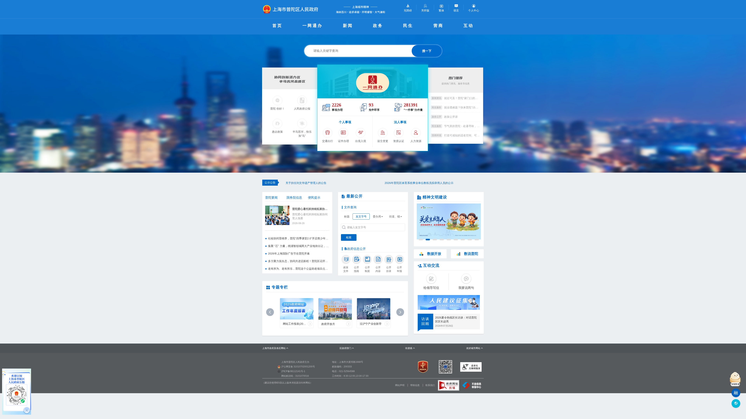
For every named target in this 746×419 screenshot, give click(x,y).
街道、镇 (394, 216)
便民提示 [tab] (314, 197)
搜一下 (426, 51)
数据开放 (434, 254)
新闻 (348, 25)
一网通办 (312, 25)
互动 (469, 25)
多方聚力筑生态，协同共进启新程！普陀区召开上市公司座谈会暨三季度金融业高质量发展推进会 (298, 261)
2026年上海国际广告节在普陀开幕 (289, 253)
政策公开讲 (451, 116)
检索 (348, 237)
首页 (277, 25)
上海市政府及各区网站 (275, 348)
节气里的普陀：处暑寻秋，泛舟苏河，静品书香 (462, 126)
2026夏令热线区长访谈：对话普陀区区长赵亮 (456, 319)
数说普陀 (471, 254)
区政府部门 (347, 348)
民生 (408, 25)
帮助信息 (415, 385)
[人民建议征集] (449, 302)
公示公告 (270, 182)
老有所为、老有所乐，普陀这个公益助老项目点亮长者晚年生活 (298, 268)
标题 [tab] (346, 216)
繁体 (441, 10)
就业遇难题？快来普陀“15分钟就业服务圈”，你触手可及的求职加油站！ (462, 107)
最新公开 (354, 196)
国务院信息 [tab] (294, 197)
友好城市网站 (474, 348)
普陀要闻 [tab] (271, 197)
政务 (378, 25)
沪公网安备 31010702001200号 (298, 366)
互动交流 (431, 265)
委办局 (377, 216)
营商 (438, 25)
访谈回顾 (425, 321)
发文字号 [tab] (361, 216)
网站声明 (399, 385)
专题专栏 (280, 287)
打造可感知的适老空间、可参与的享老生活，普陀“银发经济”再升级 (462, 135)
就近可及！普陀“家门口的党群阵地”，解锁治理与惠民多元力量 (462, 98)
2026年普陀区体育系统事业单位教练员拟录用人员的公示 (320, 182)
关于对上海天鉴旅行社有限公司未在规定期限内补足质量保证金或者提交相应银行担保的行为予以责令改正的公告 (434, 182)
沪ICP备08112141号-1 (293, 371)
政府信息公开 (356, 248)
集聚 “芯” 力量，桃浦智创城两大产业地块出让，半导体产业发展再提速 (298, 246)
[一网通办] (372, 81)
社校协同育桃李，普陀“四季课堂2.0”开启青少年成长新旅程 (298, 238)
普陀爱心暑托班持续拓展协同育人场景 (310, 209)
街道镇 (410, 348)
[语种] (735, 403)
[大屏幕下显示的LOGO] (292, 9)
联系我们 (430, 385)
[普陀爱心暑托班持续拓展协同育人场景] (277, 214)
